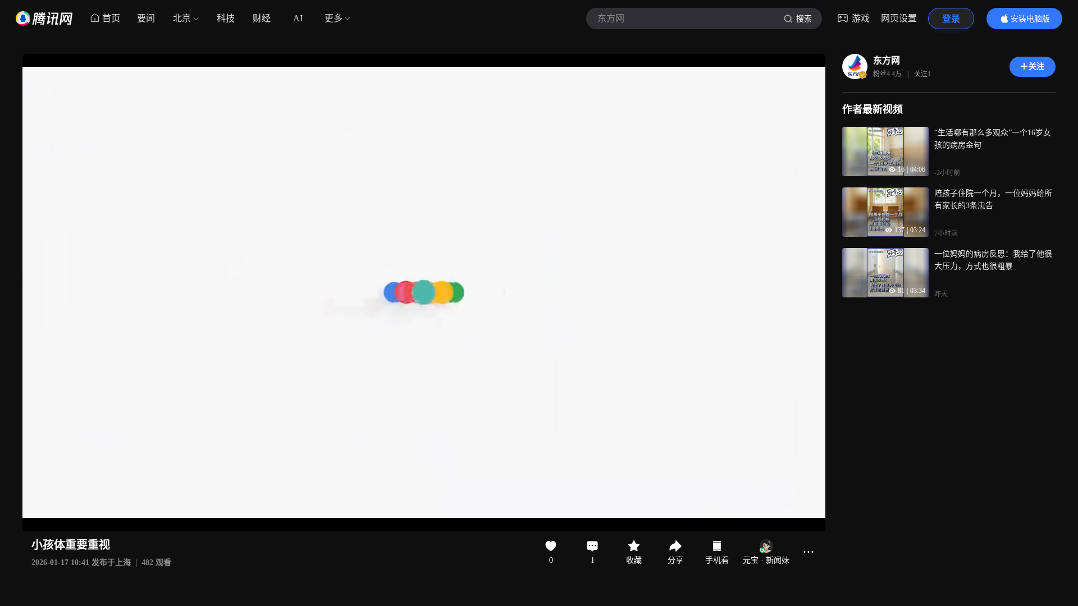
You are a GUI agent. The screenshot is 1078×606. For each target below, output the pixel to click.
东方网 (886, 60)
